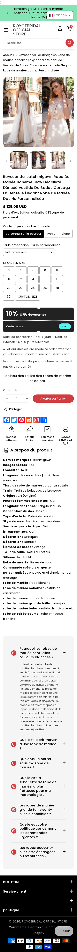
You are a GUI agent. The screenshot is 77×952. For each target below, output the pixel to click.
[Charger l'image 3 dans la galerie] (58, 160)
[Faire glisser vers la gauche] (6, 161)
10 (8, 279)
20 (9, 288)
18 (57, 279)
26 (45, 288)
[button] (5, 30)
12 (21, 279)
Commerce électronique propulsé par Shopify (38, 930)
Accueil (8, 55)
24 (33, 288)
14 (32, 279)
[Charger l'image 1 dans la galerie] (19, 160)
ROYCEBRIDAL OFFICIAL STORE (44, 921)
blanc (66, 234)
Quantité (10, 390)
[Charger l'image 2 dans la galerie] (38, 160)
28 (57, 288)
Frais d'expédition (16, 212)
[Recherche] (70, 43)
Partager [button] (15, 409)
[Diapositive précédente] (7, 13)
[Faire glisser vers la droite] (70, 161)
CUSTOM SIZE (27, 297)
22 (21, 288)
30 (9, 297)
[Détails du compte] (59, 28)
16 (45, 279)
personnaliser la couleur (23, 234)
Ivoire (51, 234)
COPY (65, 326)
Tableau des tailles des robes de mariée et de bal (37, 378)
